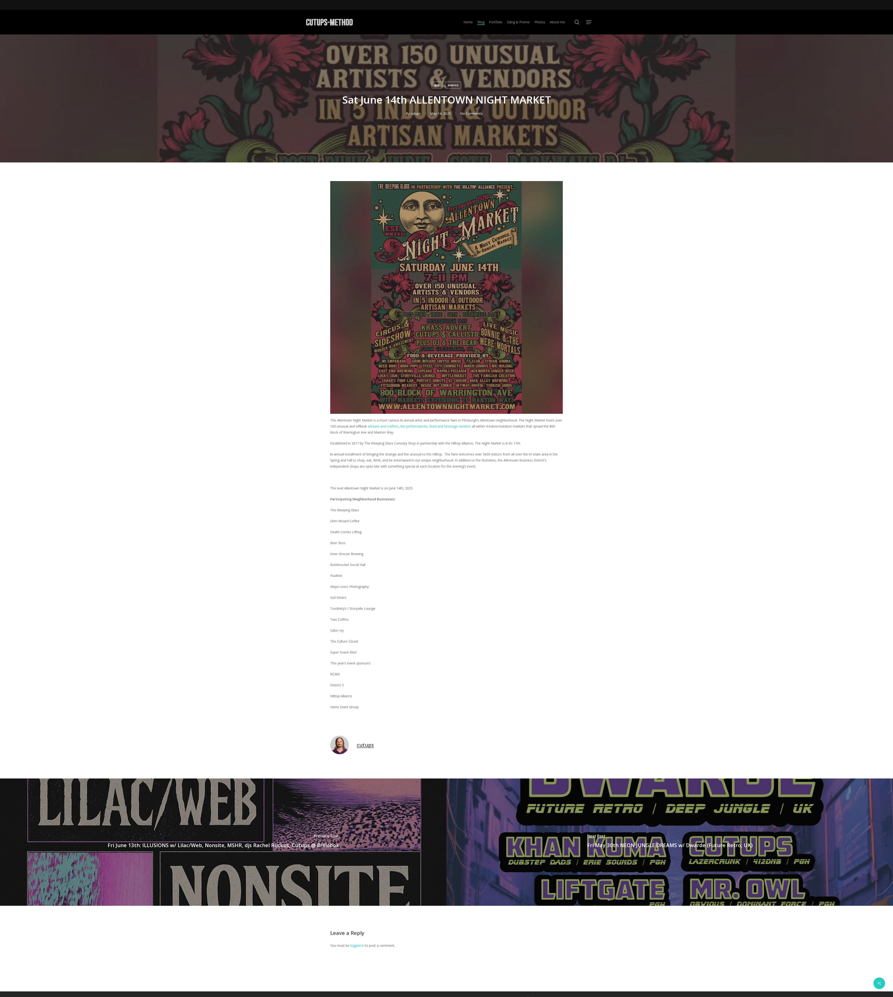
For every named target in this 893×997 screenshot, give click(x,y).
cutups (416, 113)
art (437, 85)
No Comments (471, 113)
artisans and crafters (383, 426)
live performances (413, 426)
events (453, 85)
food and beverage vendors (450, 426)
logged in (357, 945)
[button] (588, 22)
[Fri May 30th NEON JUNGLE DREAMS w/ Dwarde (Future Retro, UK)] (669, 842)
